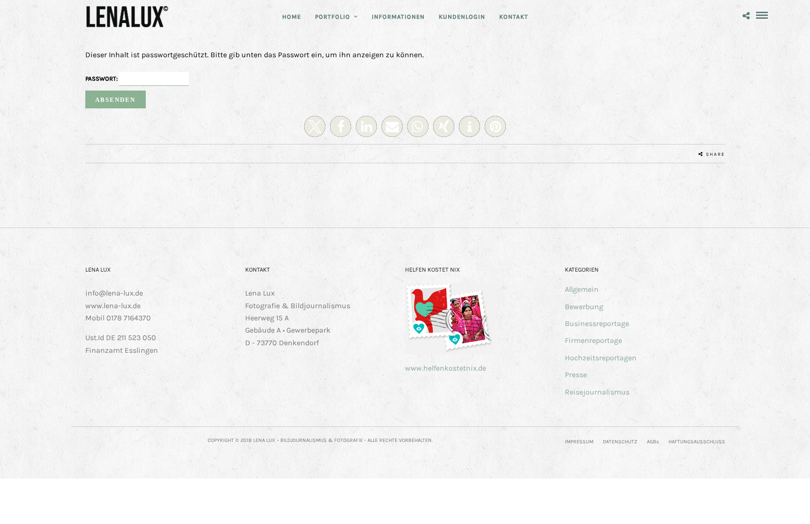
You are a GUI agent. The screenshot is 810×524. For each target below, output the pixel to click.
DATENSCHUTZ (620, 442)
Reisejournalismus (597, 391)
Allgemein (582, 289)
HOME (291, 16)
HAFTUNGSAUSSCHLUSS (696, 442)
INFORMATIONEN (398, 16)
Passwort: (102, 78)
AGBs (653, 442)
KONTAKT (513, 16)
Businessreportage (597, 323)
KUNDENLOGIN (462, 16)
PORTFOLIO (332, 16)
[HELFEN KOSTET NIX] (450, 351)
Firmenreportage (593, 340)
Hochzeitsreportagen (601, 357)
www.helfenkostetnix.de (445, 368)
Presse (576, 374)
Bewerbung (584, 306)
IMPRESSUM (579, 442)
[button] (314, 126)
